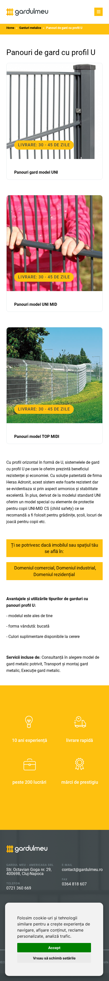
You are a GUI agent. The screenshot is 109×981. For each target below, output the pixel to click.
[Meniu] (98, 12)
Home (10, 27)
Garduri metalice (30, 27)
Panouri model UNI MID (35, 304)
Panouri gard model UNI (36, 172)
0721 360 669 (18, 888)
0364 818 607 (74, 884)
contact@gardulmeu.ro (82, 869)
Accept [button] (54, 948)
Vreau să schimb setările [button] (54, 958)
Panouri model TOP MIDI (36, 436)
